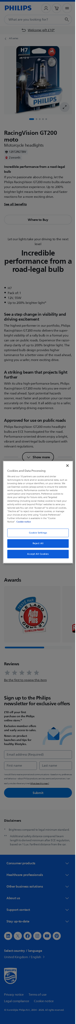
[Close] (65, 465)
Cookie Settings (36, 533)
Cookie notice (22, 522)
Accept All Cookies (36, 554)
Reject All (36, 543)
